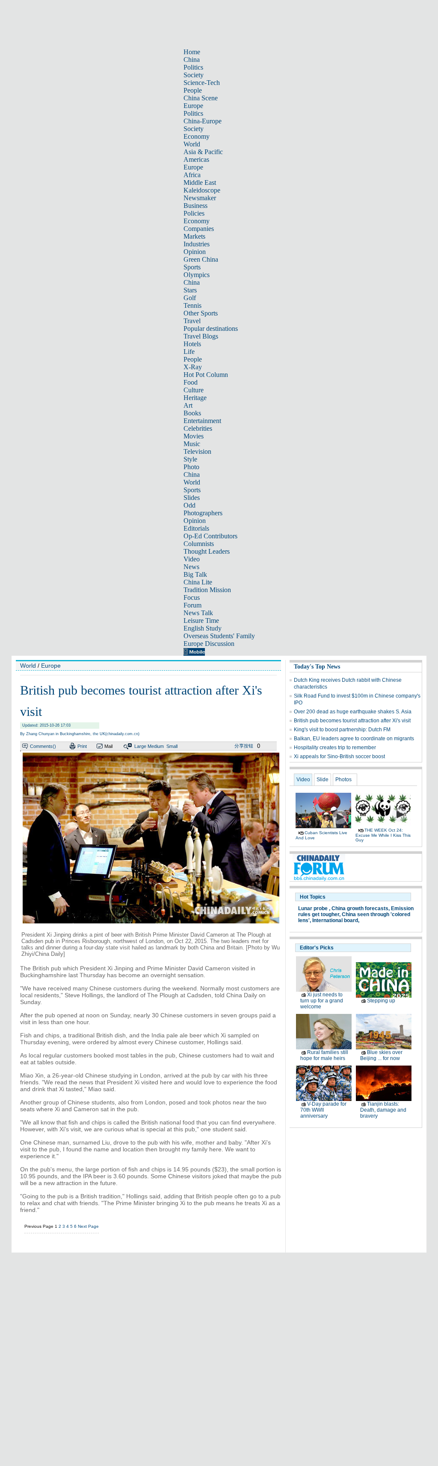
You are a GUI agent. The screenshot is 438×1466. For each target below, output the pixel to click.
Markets (194, 236)
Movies (193, 436)
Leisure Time (201, 620)
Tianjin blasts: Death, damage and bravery (383, 1110)
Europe (193, 105)
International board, (335, 920)
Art (187, 405)
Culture (193, 390)
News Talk (198, 612)
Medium (156, 746)
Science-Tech (201, 82)
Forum (192, 605)
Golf (189, 297)
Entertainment (202, 420)
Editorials (196, 528)
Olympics (196, 274)
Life (189, 351)
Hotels (192, 344)
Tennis (192, 305)
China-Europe (202, 121)
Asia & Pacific (203, 151)
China (191, 59)
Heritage (195, 397)
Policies (193, 213)
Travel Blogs (200, 336)
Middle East (199, 182)
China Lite (197, 582)
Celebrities (197, 428)
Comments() (43, 746)
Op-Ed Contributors (210, 536)
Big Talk (195, 574)
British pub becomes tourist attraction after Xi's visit (352, 721)
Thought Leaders (206, 551)
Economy (196, 136)
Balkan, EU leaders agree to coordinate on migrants (354, 739)
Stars (190, 290)
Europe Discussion (208, 643)
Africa (192, 174)
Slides (191, 497)
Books (192, 413)
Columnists (198, 543)
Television (197, 451)
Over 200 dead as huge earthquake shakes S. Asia (352, 712)
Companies (198, 228)
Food (190, 382)
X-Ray (192, 367)
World (191, 144)
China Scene (200, 98)
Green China (200, 259)
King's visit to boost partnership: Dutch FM (342, 730)
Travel (192, 320)
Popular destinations (210, 328)
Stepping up (381, 1001)
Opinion (194, 251)
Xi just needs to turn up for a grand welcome (321, 1001)
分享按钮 (243, 745)
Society (193, 75)
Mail (108, 746)
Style (190, 459)
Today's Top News (317, 666)
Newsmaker (199, 198)
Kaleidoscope (201, 190)
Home (191, 51)
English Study (202, 628)
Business (195, 205)
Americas (196, 159)
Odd (189, 505)
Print (82, 746)
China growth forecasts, (360, 908)
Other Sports (200, 313)
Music (191, 443)
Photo (191, 466)
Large (140, 746)
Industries (196, 244)
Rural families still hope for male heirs (324, 1055)
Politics (193, 67)
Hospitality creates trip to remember (335, 748)
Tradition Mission (207, 589)
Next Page (88, 1226)
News (191, 566)
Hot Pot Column (205, 374)
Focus (191, 597)
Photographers (202, 513)
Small (172, 746)
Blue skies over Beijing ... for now (381, 1055)
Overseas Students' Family (219, 636)
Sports (192, 267)
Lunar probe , (314, 908)
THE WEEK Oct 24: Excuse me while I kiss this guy (383, 835)
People (192, 90)
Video (191, 559)
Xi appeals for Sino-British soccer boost (339, 756)
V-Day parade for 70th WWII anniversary (323, 1110)
